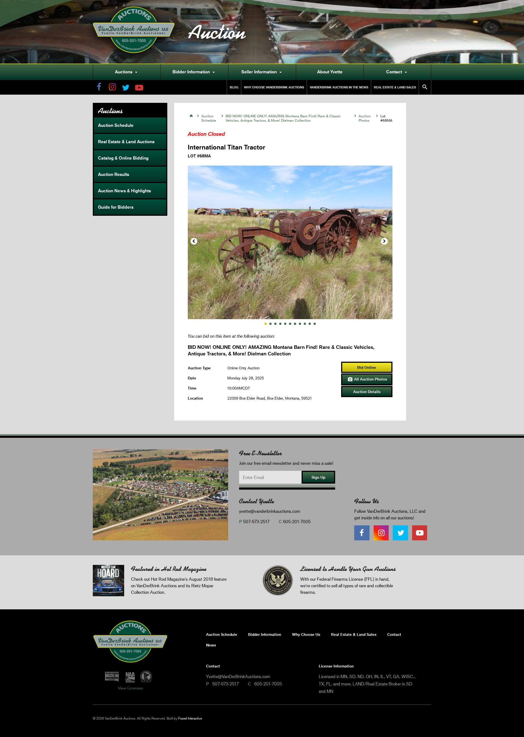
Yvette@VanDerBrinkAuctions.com (238, 676)
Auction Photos (365, 118)
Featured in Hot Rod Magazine (168, 569)
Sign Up (318, 477)
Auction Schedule (115, 125)
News (211, 645)
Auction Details (366, 391)
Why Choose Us (306, 634)
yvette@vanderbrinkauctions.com (269, 511)
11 (315, 324)
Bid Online (366, 367)
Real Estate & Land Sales (395, 87)
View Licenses (130, 687)
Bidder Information (194, 72)
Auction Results (113, 174)
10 (310, 324)
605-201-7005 (297, 521)
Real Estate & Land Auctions (126, 141)
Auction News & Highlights (124, 190)
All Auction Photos (367, 379)
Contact (397, 72)
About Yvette (330, 71)
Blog (234, 87)
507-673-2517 (256, 521)
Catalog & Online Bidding (123, 158)
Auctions (127, 72)
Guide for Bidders (115, 207)
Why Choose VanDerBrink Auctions (274, 87)
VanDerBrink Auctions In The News (339, 87)
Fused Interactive (190, 718)
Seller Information (262, 72)
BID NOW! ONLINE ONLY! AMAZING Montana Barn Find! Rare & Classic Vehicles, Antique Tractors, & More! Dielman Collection (283, 118)
